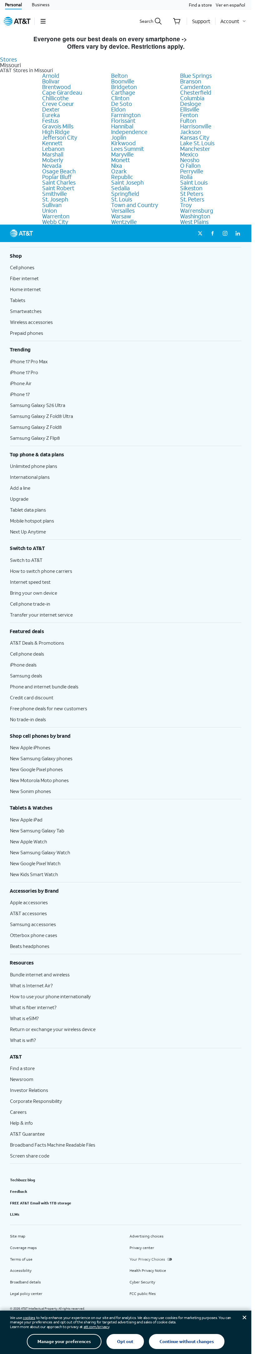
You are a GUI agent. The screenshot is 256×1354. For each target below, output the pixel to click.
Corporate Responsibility (36, 1101)
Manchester (195, 148)
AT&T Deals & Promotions (37, 643)
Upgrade (19, 499)
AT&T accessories (28, 913)
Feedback (18, 1191)
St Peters (191, 193)
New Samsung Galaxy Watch (40, 852)
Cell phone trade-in (30, 604)
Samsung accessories (33, 924)
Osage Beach (59, 171)
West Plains (194, 222)
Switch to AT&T (26, 560)
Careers (18, 1112)
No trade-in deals (28, 719)
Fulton (188, 120)
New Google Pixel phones (36, 769)
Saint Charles (59, 182)
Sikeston (191, 188)
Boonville (122, 81)
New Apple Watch (28, 841)
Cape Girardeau (62, 92)
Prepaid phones (26, 333)
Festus (50, 120)
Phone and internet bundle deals (44, 686)
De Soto (121, 103)
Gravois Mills (57, 126)
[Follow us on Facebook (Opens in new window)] (212, 233)
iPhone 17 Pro (24, 372)
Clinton (120, 98)
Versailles (123, 210)
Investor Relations (29, 1090)
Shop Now (203, 39)
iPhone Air (21, 383)
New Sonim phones (30, 791)
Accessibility (21, 1270)
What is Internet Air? (31, 985)
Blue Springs (196, 75)
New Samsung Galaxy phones (41, 758)
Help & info (21, 1123)
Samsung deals (26, 675)
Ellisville (189, 109)
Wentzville (124, 222)
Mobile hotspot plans (32, 521)
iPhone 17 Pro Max (29, 361)
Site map (17, 1236)
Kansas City (194, 137)
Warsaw (121, 216)
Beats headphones (29, 946)
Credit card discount (31, 697)
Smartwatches (26, 311)
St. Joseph (55, 199)
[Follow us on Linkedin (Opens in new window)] (237, 233)
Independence (129, 132)
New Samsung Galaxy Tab (37, 830)
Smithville (54, 193)
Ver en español (230, 5)
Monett (120, 160)
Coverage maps (23, 1247)
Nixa (116, 165)
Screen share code (29, 1156)
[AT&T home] (17, 21)
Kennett (52, 143)
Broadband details (25, 1282)
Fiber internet (24, 278)
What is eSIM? (24, 1018)
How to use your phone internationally (50, 996)
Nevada (52, 165)
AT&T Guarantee (27, 1134)
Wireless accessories (31, 322)
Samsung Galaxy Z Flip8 (35, 438)
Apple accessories (29, 902)
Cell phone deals (27, 654)
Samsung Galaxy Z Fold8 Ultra (41, 416)
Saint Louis (194, 182)
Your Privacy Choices (147, 1259)
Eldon (118, 109)
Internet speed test (30, 582)
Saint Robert (58, 188)
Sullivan (52, 205)
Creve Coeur (58, 103)
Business (41, 4)
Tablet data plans (28, 510)
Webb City (55, 222)
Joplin (118, 137)
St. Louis (121, 199)
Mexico (189, 154)
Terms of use (21, 1259)
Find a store (200, 5)
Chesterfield (195, 92)
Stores (8, 59)
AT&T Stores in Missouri (26, 70)
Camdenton (195, 87)
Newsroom (21, 1079)
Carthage (123, 92)
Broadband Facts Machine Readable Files (52, 1145)
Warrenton (55, 216)
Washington (195, 216)
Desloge (190, 103)
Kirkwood (123, 143)
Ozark (119, 171)
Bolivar (51, 81)
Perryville (191, 171)
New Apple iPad (26, 819)
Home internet (25, 289)
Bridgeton (124, 87)
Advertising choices (147, 1236)
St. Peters (192, 199)
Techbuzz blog (22, 1180)
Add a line (20, 488)
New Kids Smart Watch (34, 874)
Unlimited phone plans (33, 466)
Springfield (125, 193)
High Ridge (56, 132)
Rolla (186, 177)
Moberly (52, 160)
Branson (190, 81)
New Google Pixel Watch (35, 863)
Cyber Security (142, 1282)
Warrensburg (196, 210)
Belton (119, 75)
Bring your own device (33, 593)
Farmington (125, 115)
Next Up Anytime (28, 531)
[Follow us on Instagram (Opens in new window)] (225, 233)
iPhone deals (23, 665)
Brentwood (56, 87)
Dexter (51, 109)
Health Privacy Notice (148, 1270)
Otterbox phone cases (33, 935)
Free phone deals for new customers (48, 708)
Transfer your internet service (41, 615)
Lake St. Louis (197, 143)
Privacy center (142, 1247)
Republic (122, 177)
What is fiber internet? (33, 1007)
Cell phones (22, 267)
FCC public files (143, 1293)
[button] (43, 21)
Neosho (189, 160)
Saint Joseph (127, 182)
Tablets (17, 300)
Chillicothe (55, 98)
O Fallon (190, 165)
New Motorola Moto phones (39, 780)
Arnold (50, 75)
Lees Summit (127, 148)
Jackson (190, 132)
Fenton (189, 115)
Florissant (123, 120)
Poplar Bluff (56, 177)
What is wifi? (23, 1040)
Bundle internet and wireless (40, 974)
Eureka (51, 115)
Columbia (192, 98)
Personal (13, 4)
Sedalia (120, 188)
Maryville (122, 154)
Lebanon (53, 148)
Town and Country (134, 205)
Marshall (52, 154)
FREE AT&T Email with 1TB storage (40, 1203)
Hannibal (122, 126)
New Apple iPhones (30, 747)
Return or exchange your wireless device (53, 1029)
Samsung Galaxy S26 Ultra (37, 405)
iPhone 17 (20, 394)
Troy (186, 205)
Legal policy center (26, 1293)
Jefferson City (59, 137)
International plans (30, 477)
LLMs (14, 1214)
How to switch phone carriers (41, 571)
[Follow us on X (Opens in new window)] (200, 233)
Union (49, 210)
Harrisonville (195, 126)
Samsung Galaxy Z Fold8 (36, 427)
